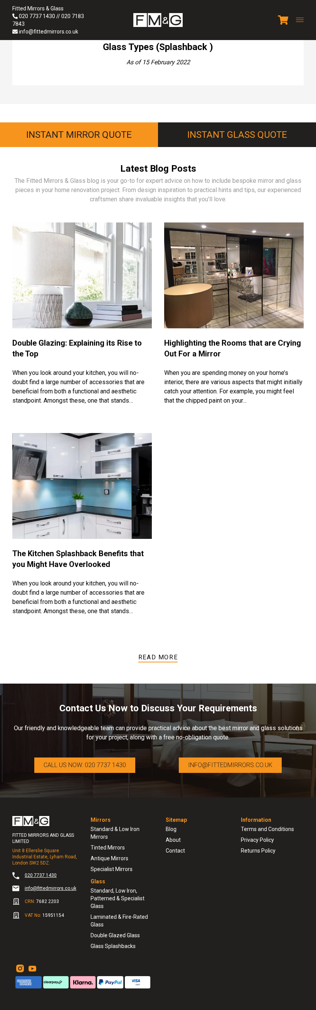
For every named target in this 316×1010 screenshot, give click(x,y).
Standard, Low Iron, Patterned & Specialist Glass (118, 898)
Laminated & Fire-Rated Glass (119, 921)
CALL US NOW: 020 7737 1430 (85, 765)
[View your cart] (283, 20)
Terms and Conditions (267, 829)
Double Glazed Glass (115, 935)
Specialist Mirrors (112, 869)
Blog (171, 829)
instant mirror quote (79, 134)
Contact (175, 851)
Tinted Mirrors (108, 847)
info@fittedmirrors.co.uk (48, 31)
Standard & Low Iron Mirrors (115, 833)
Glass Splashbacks (113, 946)
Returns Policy (258, 851)
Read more (158, 657)
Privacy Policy (257, 840)
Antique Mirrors (109, 858)
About (173, 840)
